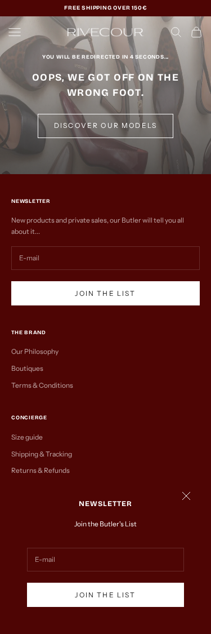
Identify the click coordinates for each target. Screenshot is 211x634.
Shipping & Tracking (41, 454)
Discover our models (105, 125)
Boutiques (27, 368)
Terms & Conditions (42, 385)
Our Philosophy (35, 351)
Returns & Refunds (40, 470)
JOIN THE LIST (105, 595)
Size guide (27, 437)
